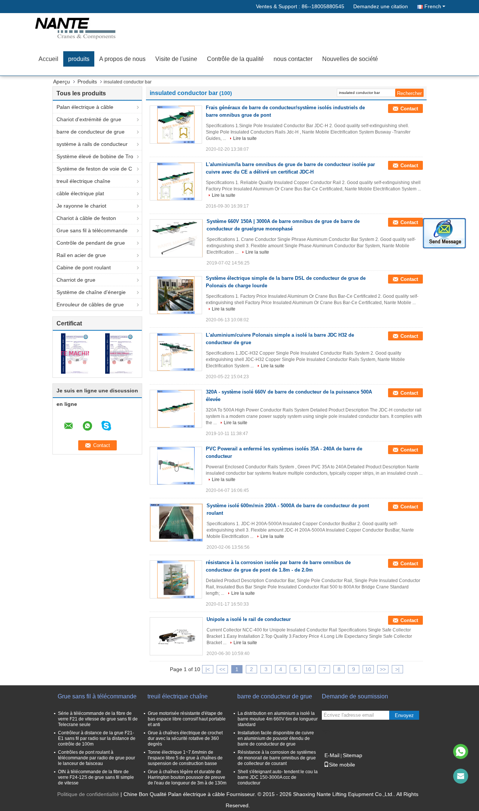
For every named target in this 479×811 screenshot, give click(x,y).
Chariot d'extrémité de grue (89, 119)
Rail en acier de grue (81, 255)
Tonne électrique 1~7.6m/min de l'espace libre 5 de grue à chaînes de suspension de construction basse (185, 758)
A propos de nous (122, 59)
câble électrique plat (80, 193)
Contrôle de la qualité (235, 59)
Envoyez (404, 715)
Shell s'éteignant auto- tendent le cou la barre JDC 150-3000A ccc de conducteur (278, 777)
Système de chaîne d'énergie (91, 292)
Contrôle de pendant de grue (91, 243)
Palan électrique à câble (85, 107)
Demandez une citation (380, 6)
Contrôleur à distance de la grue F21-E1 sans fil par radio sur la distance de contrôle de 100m (96, 738)
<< (222, 669)
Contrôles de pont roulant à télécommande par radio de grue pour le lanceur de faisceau (96, 758)
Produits (87, 82)
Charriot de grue (76, 280)
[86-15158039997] (460, 751)
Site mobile (342, 765)
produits (78, 59)
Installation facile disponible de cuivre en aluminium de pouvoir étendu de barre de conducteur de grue (276, 738)
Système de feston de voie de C (94, 169)
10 (368, 669)
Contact (409, 108)
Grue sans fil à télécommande (92, 230)
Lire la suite (245, 138)
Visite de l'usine (176, 59)
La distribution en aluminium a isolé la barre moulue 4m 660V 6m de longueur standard (278, 719)
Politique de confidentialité (88, 794)
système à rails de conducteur (92, 144)
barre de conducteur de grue (91, 132)
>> (383, 669)
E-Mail (331, 755)
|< (207, 669)
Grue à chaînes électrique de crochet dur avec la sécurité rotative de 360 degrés (185, 738)
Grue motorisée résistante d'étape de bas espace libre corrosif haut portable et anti (187, 719)
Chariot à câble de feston (86, 218)
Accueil (48, 59)
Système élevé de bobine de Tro (95, 156)
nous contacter (293, 59)
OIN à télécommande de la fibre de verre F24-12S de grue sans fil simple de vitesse (96, 777)
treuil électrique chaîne (83, 181)
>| (397, 669)
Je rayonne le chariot (81, 206)
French (432, 6)
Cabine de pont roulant (84, 267)
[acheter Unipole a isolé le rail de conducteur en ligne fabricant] (176, 636)
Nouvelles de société (350, 59)
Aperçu (61, 82)
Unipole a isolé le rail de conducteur (249, 619)
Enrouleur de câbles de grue (90, 304)
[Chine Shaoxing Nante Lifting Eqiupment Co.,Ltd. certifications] (75, 353)
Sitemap (352, 755)
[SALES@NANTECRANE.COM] (460, 776)
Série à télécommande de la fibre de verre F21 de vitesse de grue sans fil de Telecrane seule (98, 719)
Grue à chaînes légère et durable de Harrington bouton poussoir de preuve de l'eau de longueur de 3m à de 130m (187, 777)
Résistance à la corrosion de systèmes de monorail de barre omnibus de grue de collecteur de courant (277, 758)
